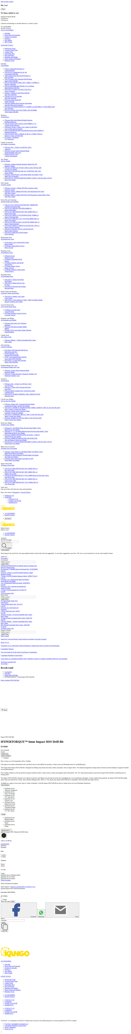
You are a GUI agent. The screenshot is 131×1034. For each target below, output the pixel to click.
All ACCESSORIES (7, 30)
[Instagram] (4, 959)
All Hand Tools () (7, 628)
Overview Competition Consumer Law (16, 1024)
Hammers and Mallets (11, 988)
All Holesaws (5, 117)
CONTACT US (13, 499)
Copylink (3, 920)
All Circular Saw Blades (8, 401)
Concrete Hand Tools (11, 981)
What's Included (6, 880)
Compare (6, 758)
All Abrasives (5, 380)
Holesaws (8, 969)
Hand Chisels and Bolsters (13, 990)
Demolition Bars (10, 985)
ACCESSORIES (10, 513)
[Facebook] (2, 959)
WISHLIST (9, 495)
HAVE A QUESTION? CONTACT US (23, 887)
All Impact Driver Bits (7, 465)
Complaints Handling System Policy (16, 1025)
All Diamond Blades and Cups (10, 367)
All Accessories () (7, 593)
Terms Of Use (9, 1029)
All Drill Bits (5, 65)
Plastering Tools (9, 992)
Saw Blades (8, 971)
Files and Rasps (9, 986)
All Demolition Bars (7, 276)
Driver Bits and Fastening (12, 966)
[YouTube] (6, 959)
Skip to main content (7, 1)
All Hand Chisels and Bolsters (10, 293)
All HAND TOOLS (7, 45)
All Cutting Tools (6, 337)
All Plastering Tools (7, 252)
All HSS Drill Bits (6, 347)
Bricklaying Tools (10, 979)
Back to (10, 680)
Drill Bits (7, 964)
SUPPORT (8, 497)
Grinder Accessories (11, 968)
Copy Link (4, 931)
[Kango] (8, 510)
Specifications (5, 844)
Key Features (5, 785)
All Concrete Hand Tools (8, 306)
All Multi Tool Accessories (9, 448)
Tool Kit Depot (25, 492)
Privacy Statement (10, 1027)
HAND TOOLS (10, 515)
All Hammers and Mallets (8, 320)
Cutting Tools (9, 983)
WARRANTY (12, 502)
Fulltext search (5, 562)
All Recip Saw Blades (7, 425)
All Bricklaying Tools (7, 239)
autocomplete (5, 550)
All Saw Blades (5, 161)
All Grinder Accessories (8, 144)
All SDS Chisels (6, 185)
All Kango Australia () (8, 662)
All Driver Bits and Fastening (10, 201)
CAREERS (8, 1001)
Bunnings (16, 492)
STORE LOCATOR (14, 501)
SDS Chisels (8, 973)
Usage (3, 814)
